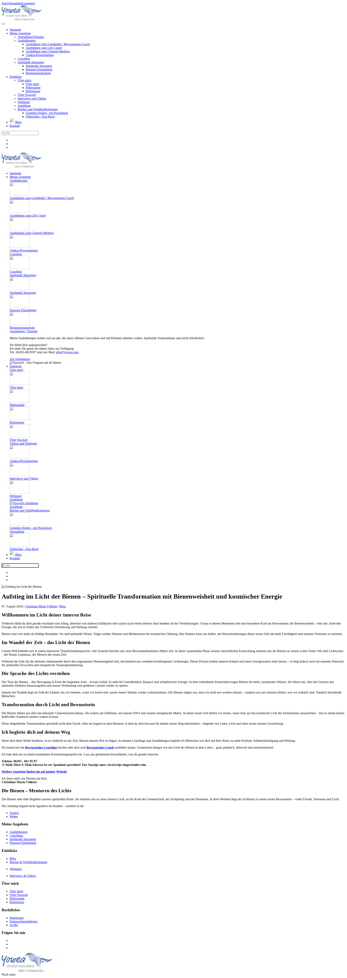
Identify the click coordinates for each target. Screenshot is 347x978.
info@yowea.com (67, 352)
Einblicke (16, 76)
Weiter (14, 816)
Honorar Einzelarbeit (39, 69)
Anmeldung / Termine (24, 331)
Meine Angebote (20, 33)
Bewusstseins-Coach (100, 747)
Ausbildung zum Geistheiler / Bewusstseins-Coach (58, 44)
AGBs (14, 925)
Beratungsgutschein (38, 73)
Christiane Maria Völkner (41, 606)
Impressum (16, 917)
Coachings (16, 835)
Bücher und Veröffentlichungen (38, 109)
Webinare (24, 102)
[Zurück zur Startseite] (22, 19)
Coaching (24, 58)
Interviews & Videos (23, 875)
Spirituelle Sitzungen (31, 62)
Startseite (15, 29)
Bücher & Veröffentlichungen (28, 862)
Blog (17, 122)
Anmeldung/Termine (31, 37)
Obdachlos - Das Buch (40, 116)
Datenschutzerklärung (23, 921)
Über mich (24, 80)
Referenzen (33, 91)
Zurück (14, 813)
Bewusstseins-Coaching (41, 747)
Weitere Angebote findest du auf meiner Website (34, 771)
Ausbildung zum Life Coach (44, 47)
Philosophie (33, 87)
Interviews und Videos (32, 98)
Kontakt (15, 125)
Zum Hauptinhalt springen (18, 3)
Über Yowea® (27, 95)
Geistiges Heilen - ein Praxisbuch (47, 113)
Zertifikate (24, 105)
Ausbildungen (27, 40)
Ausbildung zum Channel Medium (48, 51)
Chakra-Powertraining (40, 55)
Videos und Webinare (23, 443)
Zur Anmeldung (20, 359)
